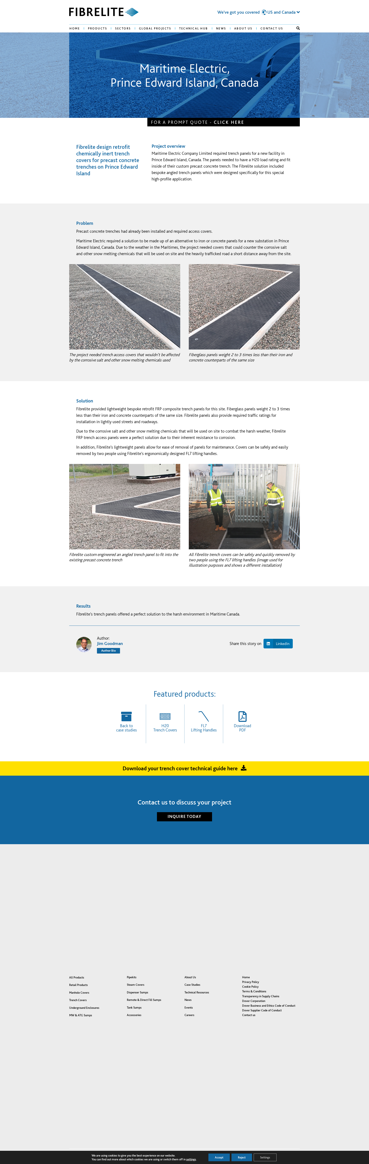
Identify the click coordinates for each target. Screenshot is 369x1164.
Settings (265, 1157)
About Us (243, 28)
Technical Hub (193, 28)
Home (74, 28)
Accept (219, 1157)
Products (97, 28)
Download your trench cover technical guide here (180, 768)
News (221, 28)
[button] (298, 28)
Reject (242, 1157)
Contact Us (272, 28)
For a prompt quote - (197, 122)
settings (191, 1159)
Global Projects (155, 28)
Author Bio (108, 650)
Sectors (123, 28)
